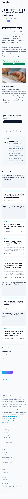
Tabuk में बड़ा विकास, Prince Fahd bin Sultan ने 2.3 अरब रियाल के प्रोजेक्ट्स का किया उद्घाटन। (13, 333)
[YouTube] (13, 486)
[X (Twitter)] (3, 486)
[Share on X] (10, 131)
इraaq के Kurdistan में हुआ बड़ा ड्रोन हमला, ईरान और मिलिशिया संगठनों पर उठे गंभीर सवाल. (13, 303)
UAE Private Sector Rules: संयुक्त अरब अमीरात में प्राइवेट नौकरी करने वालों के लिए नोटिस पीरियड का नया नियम (14, 196)
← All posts (4, 379)
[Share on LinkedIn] (16, 131)
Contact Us (4, 452)
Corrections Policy (6, 437)
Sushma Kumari (21, 200)
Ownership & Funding (7, 457)
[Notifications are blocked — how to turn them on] (21, 2)
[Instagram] (6, 486)
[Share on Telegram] (20, 131)
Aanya (23, 253)
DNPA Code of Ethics (7, 442)
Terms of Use (5, 472)
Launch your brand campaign (12, 121)
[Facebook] (10, 486)
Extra (8, 21)
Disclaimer (4, 474)
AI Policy (4, 440)
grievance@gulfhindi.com (15, 420)
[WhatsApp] (20, 486)
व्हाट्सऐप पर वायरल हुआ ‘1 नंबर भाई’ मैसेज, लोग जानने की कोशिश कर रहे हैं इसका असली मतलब (12, 243)
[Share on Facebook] (13, 131)
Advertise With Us (6, 460)
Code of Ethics (5, 432)
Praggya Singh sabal (19, 277)
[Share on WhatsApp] (7, 131)
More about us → (6, 422)
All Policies (4, 477)
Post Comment (7, 372)
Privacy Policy (5, 469)
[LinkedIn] (17, 486)
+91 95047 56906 (10, 418)
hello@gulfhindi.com (11, 416)
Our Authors (5, 454)
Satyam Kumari (6, 18)
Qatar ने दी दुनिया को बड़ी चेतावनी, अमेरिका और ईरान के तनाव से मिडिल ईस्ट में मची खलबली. (14, 226)
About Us (4, 449)
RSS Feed (4, 479)
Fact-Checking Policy (7, 435)
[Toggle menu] (25, 2)
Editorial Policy (5, 429)
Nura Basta (22, 231)
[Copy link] (23, 131)
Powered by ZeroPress (14, 496)
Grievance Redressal (7, 462)
